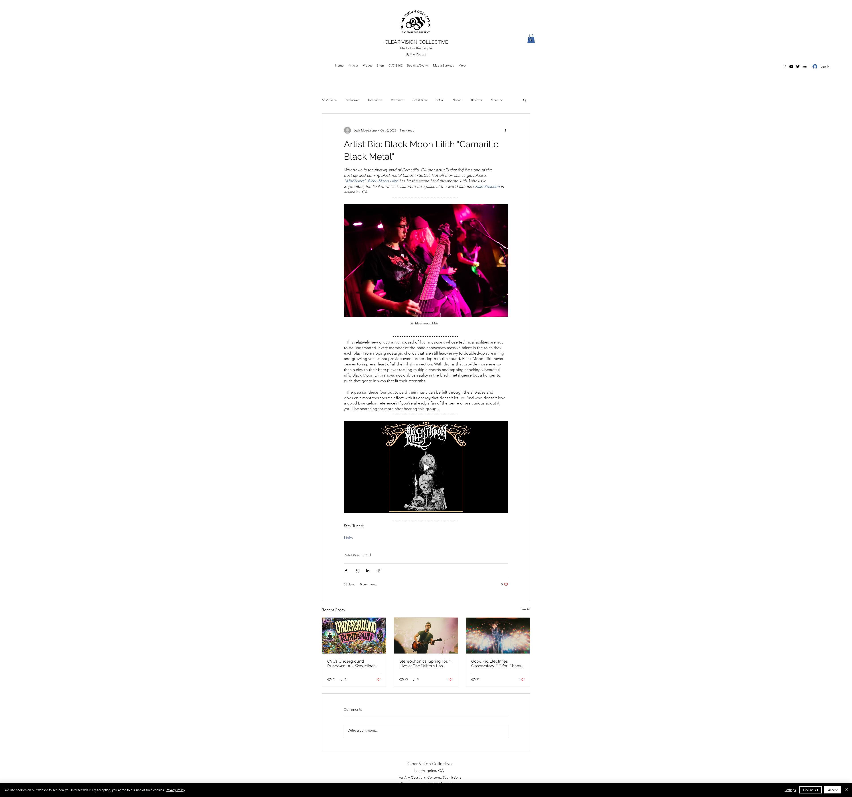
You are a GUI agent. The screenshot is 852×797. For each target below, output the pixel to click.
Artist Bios (419, 100)
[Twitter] (798, 66)
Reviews (476, 100)
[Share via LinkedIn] (368, 571)
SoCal (440, 100)
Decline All (810, 790)
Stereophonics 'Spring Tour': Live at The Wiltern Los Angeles (425, 663)
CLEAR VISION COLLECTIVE (416, 42)
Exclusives (352, 100)
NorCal (457, 100)
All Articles (329, 100)
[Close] (846, 789)
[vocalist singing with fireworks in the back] (498, 636)
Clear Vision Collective (429, 763)
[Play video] (426, 467)
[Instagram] (784, 66)
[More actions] (505, 130)
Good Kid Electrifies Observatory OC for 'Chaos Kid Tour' (496, 663)
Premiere (397, 100)
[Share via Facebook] (346, 571)
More (494, 100)
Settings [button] (790, 790)
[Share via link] (379, 571)
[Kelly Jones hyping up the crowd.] (426, 636)
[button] (525, 100)
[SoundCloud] (804, 66)
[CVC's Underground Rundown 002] (354, 636)
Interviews (375, 100)
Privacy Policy (175, 790)
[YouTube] (791, 66)
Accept (833, 790)
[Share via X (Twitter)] (357, 571)
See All (525, 609)
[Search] (530, 39)
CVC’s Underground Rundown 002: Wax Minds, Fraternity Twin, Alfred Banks (354, 663)
